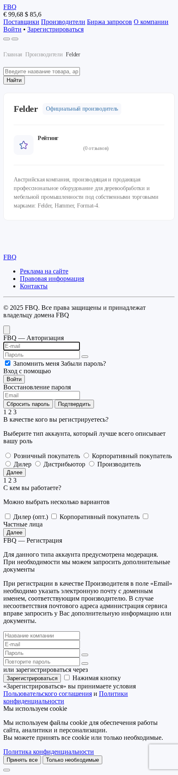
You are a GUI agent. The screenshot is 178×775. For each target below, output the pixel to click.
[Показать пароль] (85, 356)
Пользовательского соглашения (47, 693)
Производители (63, 21)
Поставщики (21, 21)
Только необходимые (72, 760)
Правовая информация (52, 278)
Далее (14, 472)
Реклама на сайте (44, 271)
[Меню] (15, 39)
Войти (12, 29)
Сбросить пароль (28, 404)
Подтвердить (74, 404)
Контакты (34, 286)
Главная (12, 54)
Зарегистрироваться (55, 29)
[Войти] (6, 39)
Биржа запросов (109, 21)
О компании (151, 21)
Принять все (22, 760)
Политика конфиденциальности (48, 751)
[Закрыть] (6, 770)
